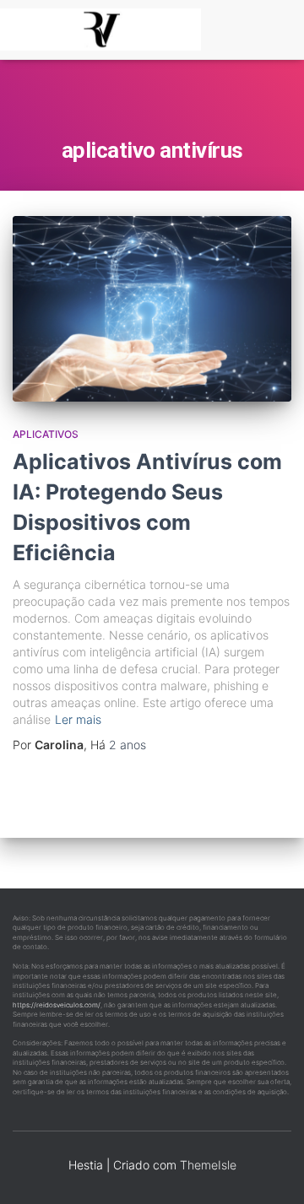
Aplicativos (46, 434)
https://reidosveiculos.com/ (56, 1005)
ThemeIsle (208, 1165)
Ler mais (78, 719)
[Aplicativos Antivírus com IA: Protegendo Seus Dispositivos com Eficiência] (152, 309)
